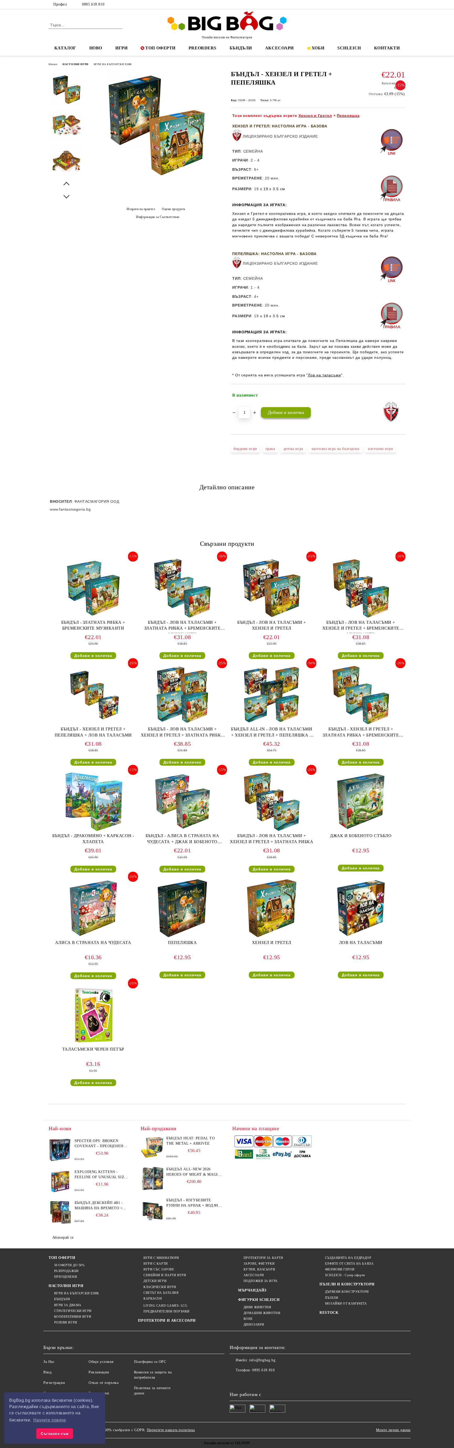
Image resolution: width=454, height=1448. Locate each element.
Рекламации (99, 1372)
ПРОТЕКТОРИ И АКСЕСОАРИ (166, 1320)
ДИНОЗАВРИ (254, 1324)
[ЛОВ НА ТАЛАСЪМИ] (361, 908)
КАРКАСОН (152, 1298)
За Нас (48, 1362)
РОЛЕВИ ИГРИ (65, 1322)
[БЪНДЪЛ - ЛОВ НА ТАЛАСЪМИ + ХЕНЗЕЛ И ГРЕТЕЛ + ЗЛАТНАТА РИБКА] (271, 801)
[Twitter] (387, 4)
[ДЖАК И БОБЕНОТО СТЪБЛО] (361, 801)
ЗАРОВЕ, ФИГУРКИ (259, 1263)
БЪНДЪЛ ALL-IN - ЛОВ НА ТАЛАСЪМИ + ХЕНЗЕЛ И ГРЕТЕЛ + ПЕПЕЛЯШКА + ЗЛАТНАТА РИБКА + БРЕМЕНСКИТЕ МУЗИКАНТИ (271, 733)
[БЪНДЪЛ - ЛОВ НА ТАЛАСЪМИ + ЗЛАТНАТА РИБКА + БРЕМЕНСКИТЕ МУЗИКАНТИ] (182, 588)
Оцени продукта (173, 209)
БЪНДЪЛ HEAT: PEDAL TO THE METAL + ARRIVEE (190, 1140)
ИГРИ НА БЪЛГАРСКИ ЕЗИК (113, 64)
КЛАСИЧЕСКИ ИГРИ (159, 1287)
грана (270, 449)
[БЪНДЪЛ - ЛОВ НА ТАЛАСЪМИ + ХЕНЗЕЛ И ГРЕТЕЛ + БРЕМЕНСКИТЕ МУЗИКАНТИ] (361, 588)
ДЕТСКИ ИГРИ (155, 1281)
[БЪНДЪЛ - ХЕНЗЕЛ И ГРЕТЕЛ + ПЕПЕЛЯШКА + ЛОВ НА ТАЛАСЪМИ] (93, 695)
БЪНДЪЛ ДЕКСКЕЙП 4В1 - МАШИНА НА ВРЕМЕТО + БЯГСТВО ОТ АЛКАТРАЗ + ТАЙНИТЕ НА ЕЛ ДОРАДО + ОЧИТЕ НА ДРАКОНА (100, 1206)
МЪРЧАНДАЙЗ (252, 1290)
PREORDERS (202, 48)
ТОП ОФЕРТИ (160, 48)
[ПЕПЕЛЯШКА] (182, 908)
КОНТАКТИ (387, 48)
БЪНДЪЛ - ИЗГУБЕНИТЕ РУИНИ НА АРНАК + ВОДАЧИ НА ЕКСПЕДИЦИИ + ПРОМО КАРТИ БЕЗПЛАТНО (193, 1203)
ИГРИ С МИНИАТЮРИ (161, 1258)
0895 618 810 (93, 4)
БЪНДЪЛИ (241, 48)
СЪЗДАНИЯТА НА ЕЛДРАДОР (348, 1258)
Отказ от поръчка (103, 1383)
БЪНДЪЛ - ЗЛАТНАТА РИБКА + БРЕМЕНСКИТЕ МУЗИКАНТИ (93, 625)
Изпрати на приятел (141, 209)
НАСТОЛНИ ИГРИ (75, 64)
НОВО (95, 48)
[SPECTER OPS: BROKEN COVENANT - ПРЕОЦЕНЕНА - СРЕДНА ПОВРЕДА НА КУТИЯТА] (60, 1150)
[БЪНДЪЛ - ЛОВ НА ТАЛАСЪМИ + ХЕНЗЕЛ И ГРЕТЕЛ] (271, 588)
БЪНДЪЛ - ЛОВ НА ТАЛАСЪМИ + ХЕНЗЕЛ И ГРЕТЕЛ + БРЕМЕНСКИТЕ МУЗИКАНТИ (360, 626)
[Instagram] (395, 4)
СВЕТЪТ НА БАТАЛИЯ (160, 1293)
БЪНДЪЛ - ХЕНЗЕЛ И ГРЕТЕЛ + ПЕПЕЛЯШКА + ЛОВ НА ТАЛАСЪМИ (93, 732)
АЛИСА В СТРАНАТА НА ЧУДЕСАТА (93, 942)
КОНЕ (248, 1319)
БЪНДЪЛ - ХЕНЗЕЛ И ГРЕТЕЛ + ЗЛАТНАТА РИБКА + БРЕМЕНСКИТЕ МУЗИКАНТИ (361, 733)
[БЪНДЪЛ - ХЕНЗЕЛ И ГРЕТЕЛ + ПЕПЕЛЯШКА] (156, 179)
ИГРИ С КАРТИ (155, 1263)
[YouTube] (402, 4)
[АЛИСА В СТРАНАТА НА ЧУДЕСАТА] (93, 908)
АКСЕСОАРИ (279, 48)
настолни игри (380, 449)
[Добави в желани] (401, 395)
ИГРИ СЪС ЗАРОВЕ (158, 1269)
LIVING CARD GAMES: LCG (165, 1305)
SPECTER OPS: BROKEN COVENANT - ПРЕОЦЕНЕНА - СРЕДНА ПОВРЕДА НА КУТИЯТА (102, 1144)
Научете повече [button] (49, 1420)
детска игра (293, 449)
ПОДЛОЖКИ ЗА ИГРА (261, 1281)
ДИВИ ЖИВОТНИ (257, 1307)
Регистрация (54, 1383)
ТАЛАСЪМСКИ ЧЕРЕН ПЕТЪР (93, 1049)
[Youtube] (268, 1381)
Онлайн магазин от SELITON (227, 1443)
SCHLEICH (349, 48)
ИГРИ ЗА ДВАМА (67, 1305)
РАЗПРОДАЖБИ (66, 1271)
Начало (53, 64)
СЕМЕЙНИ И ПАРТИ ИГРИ (164, 1275)
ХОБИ (318, 48)
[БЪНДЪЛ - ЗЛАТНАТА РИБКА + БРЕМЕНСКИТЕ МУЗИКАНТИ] (93, 588)
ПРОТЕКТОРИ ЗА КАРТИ (263, 1258)
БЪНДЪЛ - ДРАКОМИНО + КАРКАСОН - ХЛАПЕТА (93, 838)
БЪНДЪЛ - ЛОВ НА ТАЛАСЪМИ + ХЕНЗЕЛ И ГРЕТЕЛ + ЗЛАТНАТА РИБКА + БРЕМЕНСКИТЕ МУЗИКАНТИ (182, 733)
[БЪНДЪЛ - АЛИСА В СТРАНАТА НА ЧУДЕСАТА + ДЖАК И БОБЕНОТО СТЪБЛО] (182, 801)
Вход (47, 1372)
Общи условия (101, 1362)
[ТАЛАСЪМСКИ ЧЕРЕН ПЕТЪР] (93, 1015)
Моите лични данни (393, 1430)
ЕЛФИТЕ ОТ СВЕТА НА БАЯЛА (349, 1263)
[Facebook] (379, 4)
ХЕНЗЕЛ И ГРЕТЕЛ (271, 942)
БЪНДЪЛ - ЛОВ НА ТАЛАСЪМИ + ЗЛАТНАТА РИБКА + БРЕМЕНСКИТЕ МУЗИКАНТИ (182, 626)
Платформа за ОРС (150, 1362)
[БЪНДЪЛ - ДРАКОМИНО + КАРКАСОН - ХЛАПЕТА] (93, 801)
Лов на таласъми (324, 375)
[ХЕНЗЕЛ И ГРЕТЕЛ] (271, 908)
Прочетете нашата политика (171, 1430)
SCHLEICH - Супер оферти (345, 1275)
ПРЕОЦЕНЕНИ (65, 1277)
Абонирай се (63, 1237)
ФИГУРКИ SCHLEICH (259, 1300)
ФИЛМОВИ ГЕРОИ (339, 1269)
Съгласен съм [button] (55, 1433)
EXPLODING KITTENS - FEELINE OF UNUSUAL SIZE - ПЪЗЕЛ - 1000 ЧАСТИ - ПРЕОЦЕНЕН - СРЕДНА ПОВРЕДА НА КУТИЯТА (102, 1175)
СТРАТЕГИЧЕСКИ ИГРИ (73, 1311)
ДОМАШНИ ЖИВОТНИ (262, 1313)
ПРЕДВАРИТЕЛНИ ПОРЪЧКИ (166, 1311)
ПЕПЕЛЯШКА (182, 942)
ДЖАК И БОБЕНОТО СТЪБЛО (360, 835)
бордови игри (245, 449)
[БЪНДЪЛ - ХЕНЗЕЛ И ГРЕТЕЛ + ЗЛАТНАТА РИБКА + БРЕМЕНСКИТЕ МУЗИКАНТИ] (361, 695)
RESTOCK (328, 1313)
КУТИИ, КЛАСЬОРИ (259, 1269)
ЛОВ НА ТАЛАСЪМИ (361, 942)
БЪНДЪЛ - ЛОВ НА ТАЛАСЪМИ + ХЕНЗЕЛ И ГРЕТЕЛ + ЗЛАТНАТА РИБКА (271, 838)
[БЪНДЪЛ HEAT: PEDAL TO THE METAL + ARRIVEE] (152, 1147)
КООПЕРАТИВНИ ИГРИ (72, 1317)
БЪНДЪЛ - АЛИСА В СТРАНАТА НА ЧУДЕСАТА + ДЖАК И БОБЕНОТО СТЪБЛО (182, 839)
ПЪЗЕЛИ (331, 1298)
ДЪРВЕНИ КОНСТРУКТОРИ (347, 1292)
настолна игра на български (336, 449)
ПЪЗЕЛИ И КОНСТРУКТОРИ (347, 1284)
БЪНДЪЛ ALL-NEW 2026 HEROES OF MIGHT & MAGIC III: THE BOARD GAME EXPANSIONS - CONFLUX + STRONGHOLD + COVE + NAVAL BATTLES (193, 1172)
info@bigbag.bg (262, 1360)
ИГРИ (121, 48)
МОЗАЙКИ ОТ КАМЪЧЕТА (346, 1303)
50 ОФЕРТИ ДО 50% (69, 1265)
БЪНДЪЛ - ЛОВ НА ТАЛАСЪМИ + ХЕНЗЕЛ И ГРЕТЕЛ (271, 625)
